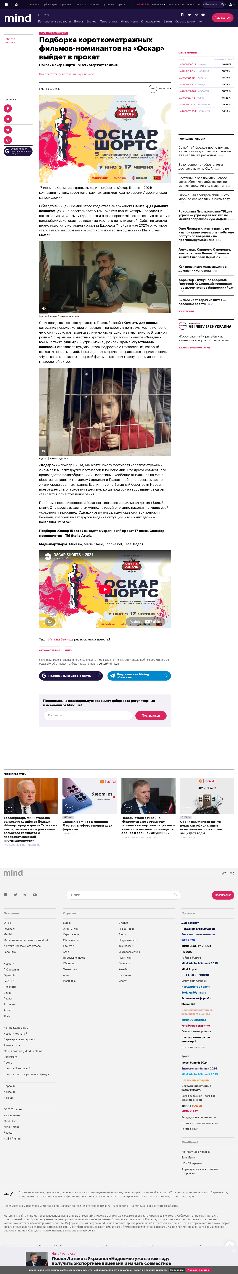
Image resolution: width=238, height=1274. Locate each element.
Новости (34, 5)
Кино (68, 650)
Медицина (69, 981)
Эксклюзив (10, 1057)
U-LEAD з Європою (195, 975)
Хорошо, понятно (198, 1270)
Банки (167, 21)
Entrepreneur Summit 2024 (199, 1068)
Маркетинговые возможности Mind (26, 940)
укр (40, 14)
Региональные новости (54, 21)
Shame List (188, 1004)
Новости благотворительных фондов (26, 1074)
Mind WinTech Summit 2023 (199, 1074)
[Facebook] (182, 15)
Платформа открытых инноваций (195, 1039)
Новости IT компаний (17, 1068)
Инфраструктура (129, 952)
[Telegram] (196, 15)
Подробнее (177, 1270)
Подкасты (81, 5)
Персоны (9, 1086)
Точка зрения (12, 1045)
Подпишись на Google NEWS (69, 675)
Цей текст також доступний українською (66, 74)
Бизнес (91, 21)
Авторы (8, 1098)
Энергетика (108, 21)
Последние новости (191, 139)
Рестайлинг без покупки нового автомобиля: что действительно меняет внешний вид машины (202, 181)
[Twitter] (189, 15)
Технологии (126, 946)
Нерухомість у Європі (195, 987)
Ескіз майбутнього (193, 992)
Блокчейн (125, 975)
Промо (68, 817)
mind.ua (140, 1206)
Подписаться (223, 17)
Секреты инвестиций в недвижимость (196, 1088)
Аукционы (108, 5)
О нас (7, 923)
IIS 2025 (186, 952)
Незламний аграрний (195, 1080)
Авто (66, 975)
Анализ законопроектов (196, 1031)
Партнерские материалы (19, 1039)
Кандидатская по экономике (199, 1117)
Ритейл (123, 969)
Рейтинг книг (189, 1129)
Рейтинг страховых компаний (199, 1123)
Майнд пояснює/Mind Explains (23, 1051)
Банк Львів (188, 1157)
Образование (185, 21)
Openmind (66, 5)
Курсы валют (12, 1115)
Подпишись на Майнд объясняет (133, 676)
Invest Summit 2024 (194, 1063)
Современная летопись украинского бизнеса (197, 1012)
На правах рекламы (16, 1028)
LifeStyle (9, 42)
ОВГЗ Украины (187, 53)
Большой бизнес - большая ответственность (198, 1098)
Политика (125, 958)
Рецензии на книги (193, 1047)
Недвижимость (128, 940)
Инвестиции (129, 21)
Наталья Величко (60, 639)
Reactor (8, 1133)
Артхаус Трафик (49, 650)
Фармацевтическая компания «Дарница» (199, 1171)
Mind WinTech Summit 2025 (199, 963)
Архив (121, 5)
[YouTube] (203, 15)
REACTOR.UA (228, 5)
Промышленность (74, 958)
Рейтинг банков (191, 958)
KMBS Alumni (210, 5)
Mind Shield (11, 1127)
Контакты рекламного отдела (22, 946)
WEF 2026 (188, 940)
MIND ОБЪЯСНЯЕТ (193, 1020)
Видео (7, 993)
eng (46, 14)
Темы (7, 1016)
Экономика (70, 969)
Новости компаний (15, 1034)
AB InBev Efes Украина (195, 1152)
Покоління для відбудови (198, 929)
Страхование (150, 21)
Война (78, 21)
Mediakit (9, 934)
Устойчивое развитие (195, 1026)
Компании (10, 1092)
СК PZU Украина (191, 1163)
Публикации (49, 5)
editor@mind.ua (109, 663)
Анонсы (94, 5)
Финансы (124, 963)
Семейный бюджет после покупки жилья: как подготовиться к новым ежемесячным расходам (204, 151)
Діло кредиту (190, 923)
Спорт (123, 981)
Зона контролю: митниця (198, 934)
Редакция (9, 929)
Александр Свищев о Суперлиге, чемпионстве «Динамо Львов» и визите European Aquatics (204, 253)
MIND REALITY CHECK (196, 946)
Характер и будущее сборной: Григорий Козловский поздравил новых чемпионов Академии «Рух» (206, 283)
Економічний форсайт (196, 998)
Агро (66, 952)
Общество (69, 963)
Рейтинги (9, 981)
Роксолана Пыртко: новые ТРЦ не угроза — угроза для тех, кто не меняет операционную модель (205, 215)
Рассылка (10, 952)
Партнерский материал (53, 33)
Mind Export (189, 969)
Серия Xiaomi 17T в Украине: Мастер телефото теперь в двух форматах (87, 825)
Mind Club (143, 5)
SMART (191, 1106)
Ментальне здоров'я (194, 981)
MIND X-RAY (189, 1111)
